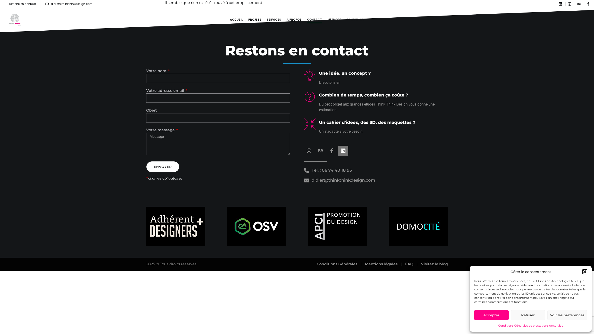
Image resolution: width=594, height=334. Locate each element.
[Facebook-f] (332, 151)
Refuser (528, 315)
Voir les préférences (567, 315)
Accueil (236, 20)
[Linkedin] (343, 151)
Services (274, 20)
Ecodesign (355, 20)
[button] (584, 272)
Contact (314, 20)
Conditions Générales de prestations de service (530, 325)
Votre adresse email (165, 91)
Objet (151, 110)
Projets (254, 20)
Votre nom (156, 71)
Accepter (491, 315)
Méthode (334, 20)
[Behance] (320, 151)
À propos (294, 20)
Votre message (161, 130)
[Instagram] (309, 151)
